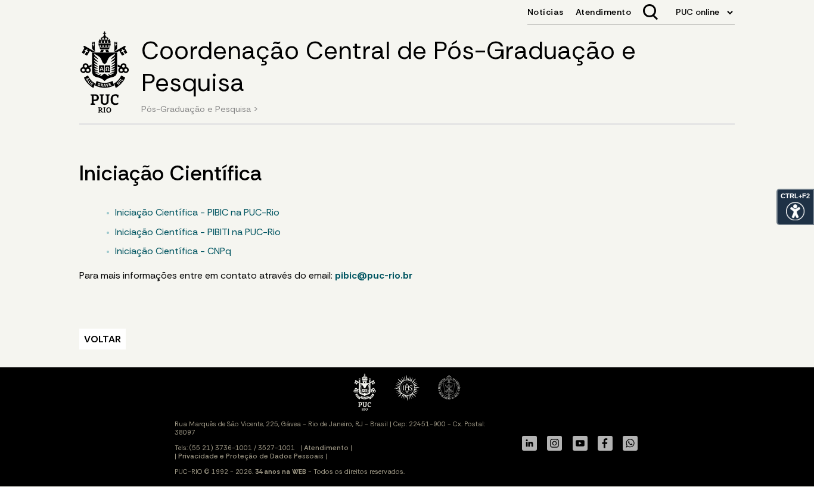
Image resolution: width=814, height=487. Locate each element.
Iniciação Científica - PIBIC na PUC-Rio (197, 212)
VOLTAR (102, 339)
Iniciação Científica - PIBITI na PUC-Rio (198, 232)
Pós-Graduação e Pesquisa (196, 109)
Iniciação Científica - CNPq (173, 251)
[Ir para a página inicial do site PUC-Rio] (104, 73)
